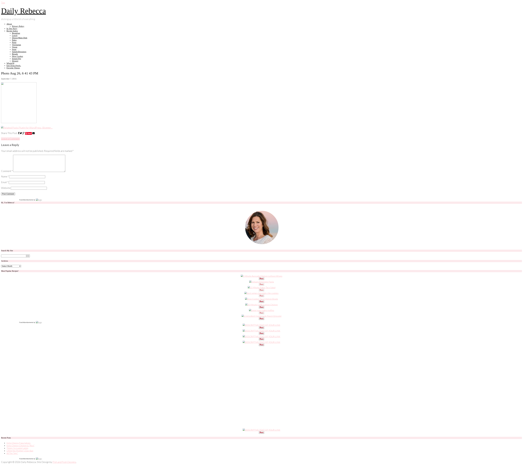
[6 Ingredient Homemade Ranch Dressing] (261, 316)
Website (5, 187)
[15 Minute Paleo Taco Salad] (261, 287)
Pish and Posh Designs (64, 461)
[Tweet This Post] (21, 133)
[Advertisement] (21, 387)
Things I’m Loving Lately (17, 448)
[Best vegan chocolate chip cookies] (261, 293)
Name (5, 176)
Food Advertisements (26, 200)
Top (3, 2)
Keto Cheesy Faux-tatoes (19, 443)
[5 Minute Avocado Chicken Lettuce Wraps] (261, 276)
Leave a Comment (10, 138)
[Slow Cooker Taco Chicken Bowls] (261, 299)
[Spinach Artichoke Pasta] (261, 281)
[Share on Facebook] (19, 133)
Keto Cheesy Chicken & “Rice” (20, 445)
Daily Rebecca (23, 11)
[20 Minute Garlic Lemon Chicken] (261, 304)
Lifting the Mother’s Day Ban (20, 450)
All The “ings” (12, 453)
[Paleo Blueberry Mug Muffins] (261, 310)
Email (4, 182)
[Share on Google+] (23, 133)
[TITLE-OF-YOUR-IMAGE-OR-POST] (261, 325)
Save (29, 133)
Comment (7, 170)
